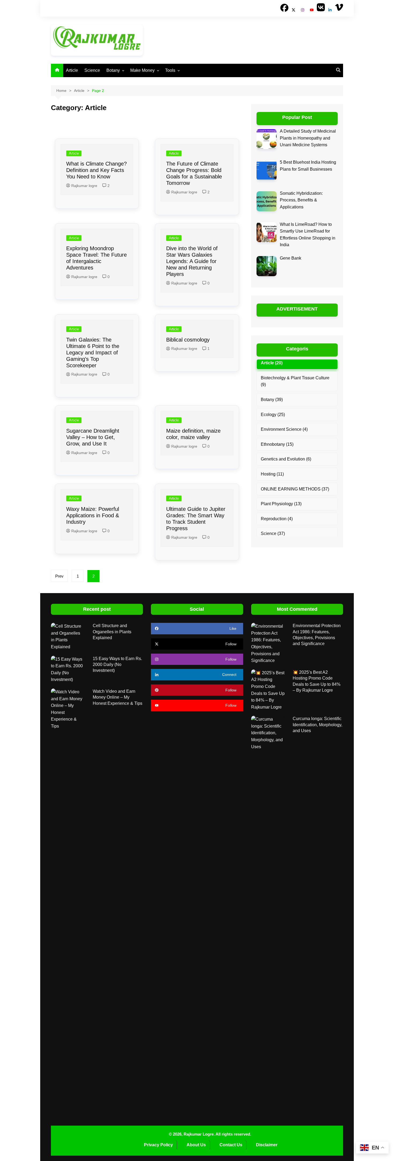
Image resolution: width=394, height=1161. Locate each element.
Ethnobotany (273, 444)
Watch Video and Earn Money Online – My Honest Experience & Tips (117, 697)
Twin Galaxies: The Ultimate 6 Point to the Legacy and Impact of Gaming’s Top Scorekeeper (92, 352)
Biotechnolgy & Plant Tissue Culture (295, 378)
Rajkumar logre (84, 185)
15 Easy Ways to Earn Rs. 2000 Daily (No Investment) (117, 664)
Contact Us (231, 1145)
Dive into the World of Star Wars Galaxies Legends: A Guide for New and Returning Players (192, 261)
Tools (170, 70)
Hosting (268, 474)
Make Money (142, 70)
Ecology (268, 414)
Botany (113, 70)
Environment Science (281, 429)
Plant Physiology (277, 503)
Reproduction (274, 518)
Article (72, 70)
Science (92, 70)
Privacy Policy (158, 1145)
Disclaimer (267, 1145)
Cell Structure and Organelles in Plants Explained (112, 631)
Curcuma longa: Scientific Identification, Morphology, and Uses (317, 724)
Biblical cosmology (188, 340)
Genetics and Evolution (283, 459)
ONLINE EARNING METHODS (291, 489)
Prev (59, 576)
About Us (196, 1145)
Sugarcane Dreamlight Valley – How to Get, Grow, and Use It (92, 437)
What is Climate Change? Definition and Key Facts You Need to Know (96, 170)
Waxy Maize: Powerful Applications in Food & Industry (92, 515)
